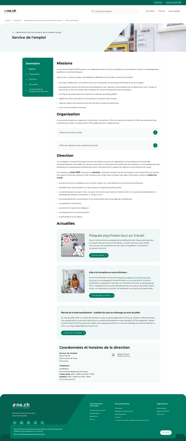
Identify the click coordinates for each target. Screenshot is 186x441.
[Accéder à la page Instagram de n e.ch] (28, 423)
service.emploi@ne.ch (67, 379)
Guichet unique (172, 3)
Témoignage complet (101, 295)
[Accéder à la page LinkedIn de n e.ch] (21, 423)
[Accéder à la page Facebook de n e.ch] (35, 423)
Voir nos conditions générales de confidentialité (29, 434)
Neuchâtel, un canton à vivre (124, 411)
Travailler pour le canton (97, 410)
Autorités (158, 3)
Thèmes (161, 11)
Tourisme (118, 417)
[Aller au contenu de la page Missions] (38, 67)
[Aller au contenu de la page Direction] (38, 77)
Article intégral (98, 255)
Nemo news (160, 414)
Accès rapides (174, 11)
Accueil (7, 20)
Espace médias (95, 413)
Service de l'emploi (71, 20)
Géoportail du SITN (163, 411)
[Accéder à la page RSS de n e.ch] (42, 423)
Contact (92, 419)
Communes (118, 408)
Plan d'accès (63, 361)
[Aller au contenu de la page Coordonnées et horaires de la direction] (38, 89)
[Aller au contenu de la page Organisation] (38, 72)
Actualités (150, 11)
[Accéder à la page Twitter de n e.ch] (14, 423)
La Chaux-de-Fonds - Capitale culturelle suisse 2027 (132, 420)
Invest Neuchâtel (120, 414)
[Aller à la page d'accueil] (10, 11)
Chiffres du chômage (73, 333)
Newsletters (94, 416)
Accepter (166, 433)
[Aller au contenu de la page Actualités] (38, 83)
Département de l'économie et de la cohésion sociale (43, 20)
